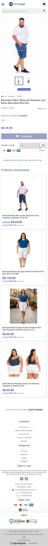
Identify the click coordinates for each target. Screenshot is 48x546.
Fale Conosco (24, 427)
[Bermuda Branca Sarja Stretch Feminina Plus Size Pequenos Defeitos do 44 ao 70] (23, 314)
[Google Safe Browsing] (32, 521)
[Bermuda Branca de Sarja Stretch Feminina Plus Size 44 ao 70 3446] (23, 258)
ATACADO (24, 461)
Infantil (24, 458)
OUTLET (19, 96)
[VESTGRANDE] (17, 4)
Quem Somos (24, 434)
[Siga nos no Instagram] (26, 479)
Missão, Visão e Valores (24, 431)
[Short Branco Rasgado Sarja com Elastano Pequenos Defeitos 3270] (23, 370)
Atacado (24, 441)
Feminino (24, 451)
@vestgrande (36, 410)
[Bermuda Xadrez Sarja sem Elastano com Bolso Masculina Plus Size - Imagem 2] (28, 81)
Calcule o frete (7, 145)
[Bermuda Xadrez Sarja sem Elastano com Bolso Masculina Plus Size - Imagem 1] (19, 81)
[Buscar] (44, 10)
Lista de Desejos (25, 89)
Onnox (45, 108)
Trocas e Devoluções (24, 438)
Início (5, 96)
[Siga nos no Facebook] (21, 479)
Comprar (26, 136)
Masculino (11, 96)
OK (43, 145)
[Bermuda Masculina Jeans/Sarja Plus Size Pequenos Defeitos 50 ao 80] (23, 202)
